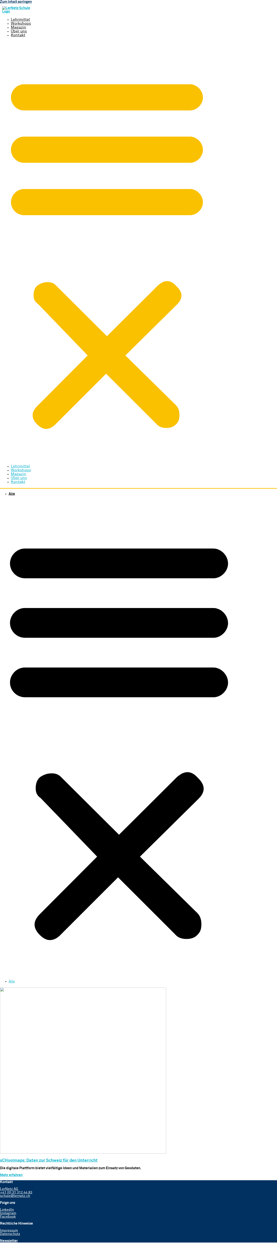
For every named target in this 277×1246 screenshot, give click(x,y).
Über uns (19, 31)
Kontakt (18, 35)
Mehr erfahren (11, 1175)
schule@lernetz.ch (15, 1196)
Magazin (18, 27)
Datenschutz (10, 1234)
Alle (12, 494)
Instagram (8, 1213)
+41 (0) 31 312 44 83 (16, 1192)
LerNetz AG (9, 1189)
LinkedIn (7, 1209)
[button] (107, 251)
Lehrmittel (20, 20)
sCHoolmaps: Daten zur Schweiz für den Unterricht (49, 1160)
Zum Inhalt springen (16, 1)
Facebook (8, 1216)
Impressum (9, 1230)
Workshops (21, 24)
